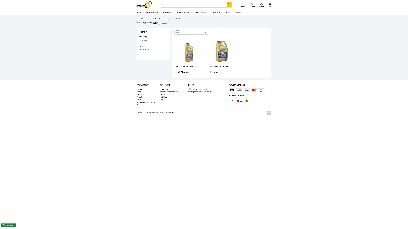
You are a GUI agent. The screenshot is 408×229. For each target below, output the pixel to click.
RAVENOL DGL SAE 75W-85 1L (186, 66)
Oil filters (238, 12)
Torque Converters (201, 12)
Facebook (269, 113)
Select (191, 32)
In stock (145, 40)
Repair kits (227, 12)
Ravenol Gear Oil (167, 12)
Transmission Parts (151, 12)
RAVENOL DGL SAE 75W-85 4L (218, 66)
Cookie (139, 100)
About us (163, 94)
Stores (162, 100)
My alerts (140, 97)
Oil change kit (215, 12)
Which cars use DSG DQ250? (197, 89)
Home (139, 12)
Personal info (141, 89)
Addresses (140, 94)
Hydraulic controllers (184, 12)
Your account (143, 85)
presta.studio (170, 113)
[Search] (229, 4)
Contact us (163, 97)
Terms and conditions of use (169, 92)
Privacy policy (164, 89)
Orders (139, 92)
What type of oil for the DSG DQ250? (200, 92)
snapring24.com (153, 113)
